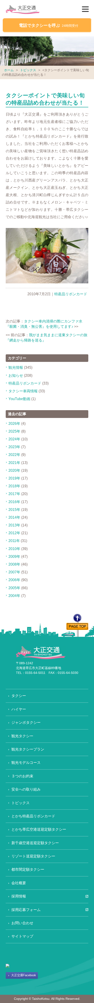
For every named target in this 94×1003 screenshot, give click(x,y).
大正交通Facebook (23, 975)
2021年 (14, 463)
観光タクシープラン (27, 749)
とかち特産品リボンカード (33, 816)
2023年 (14, 447)
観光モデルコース (26, 762)
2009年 (14, 556)
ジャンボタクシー (26, 722)
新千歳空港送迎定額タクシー (35, 843)
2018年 (14, 486)
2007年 (14, 572)
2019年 (14, 478)
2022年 (14, 455)
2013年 (14, 525)
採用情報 (18, 896)
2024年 (14, 439)
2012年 (14, 533)
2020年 (14, 470)
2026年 (14, 424)
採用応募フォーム (26, 910)
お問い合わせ (22, 923)
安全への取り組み (26, 789)
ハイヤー (18, 709)
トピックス (28, 70)
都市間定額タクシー (27, 869)
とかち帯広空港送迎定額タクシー (38, 829)
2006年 (14, 580)
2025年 (14, 431)
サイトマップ (22, 936)
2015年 (14, 510)
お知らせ (15, 375)
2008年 (14, 564)
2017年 (14, 494)
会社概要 (18, 883)
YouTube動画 (19, 399)
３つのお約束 (22, 776)
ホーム (9, 70)
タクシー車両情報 (23, 391)
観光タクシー (22, 736)
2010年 (14, 549)
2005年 (14, 588)
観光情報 (15, 367)
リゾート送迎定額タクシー (33, 856)
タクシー (18, 696)
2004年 (14, 596)
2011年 (14, 541)
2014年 (14, 517)
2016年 (14, 502)
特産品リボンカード (70, 294)
